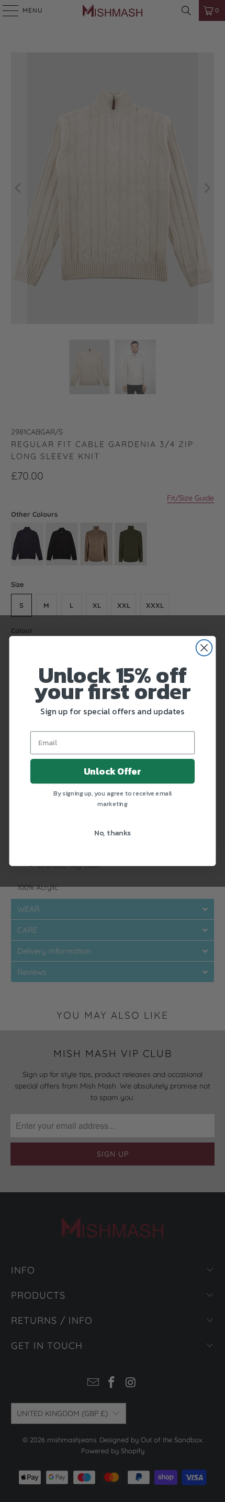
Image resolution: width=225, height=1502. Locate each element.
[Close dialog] (204, 648)
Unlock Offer (112, 771)
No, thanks (112, 831)
